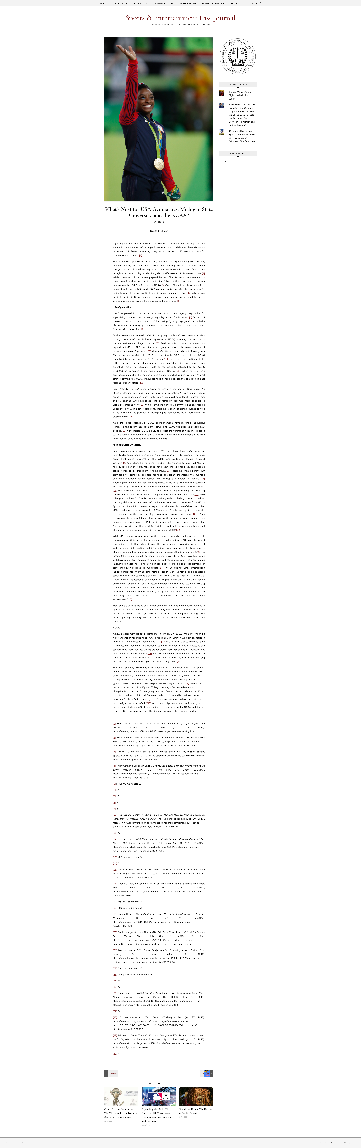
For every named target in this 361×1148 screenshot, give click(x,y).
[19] (115, 490)
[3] (163, 285)
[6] (190, 317)
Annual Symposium (213, 3)
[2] (203, 273)
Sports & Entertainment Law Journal (180, 17)
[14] (131, 416)
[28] (179, 661)
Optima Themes (28, 1143)
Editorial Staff (165, 3)
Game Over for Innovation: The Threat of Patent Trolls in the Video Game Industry (120, 1113)
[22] (178, 530)
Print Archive (188, 3)
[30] (149, 703)
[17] (168, 470)
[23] (200, 552)
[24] (161, 567)
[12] (141, 382)
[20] (197, 494)
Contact (235, 3)
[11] (178, 370)
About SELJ (140, 3)
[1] (140, 255)
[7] (142, 329)
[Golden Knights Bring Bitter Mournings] (207, 1073)
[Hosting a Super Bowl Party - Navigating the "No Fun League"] (110, 1073)
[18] (203, 478)
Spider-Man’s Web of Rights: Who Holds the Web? (240, 95)
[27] (150, 653)
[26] (163, 641)
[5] (178, 301)
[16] (124, 462)
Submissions (120, 3)
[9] (149, 351)
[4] (189, 293)
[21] (195, 514)
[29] (187, 683)
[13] (142, 404)
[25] (130, 599)
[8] (157, 343)
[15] (124, 430)
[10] (165, 359)
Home (102, 3)
